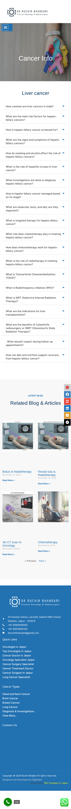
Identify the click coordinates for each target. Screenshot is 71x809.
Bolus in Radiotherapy (17, 471)
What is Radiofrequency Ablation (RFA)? (30, 287)
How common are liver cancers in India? (29, 106)
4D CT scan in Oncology (11, 544)
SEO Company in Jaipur (56, 783)
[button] (5, 27)
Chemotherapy (47, 542)
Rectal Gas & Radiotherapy (47, 473)
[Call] (8, 802)
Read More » (8, 480)
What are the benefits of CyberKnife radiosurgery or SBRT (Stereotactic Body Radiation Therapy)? (30, 328)
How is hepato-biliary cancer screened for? (32, 129)
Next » (42, 560)
